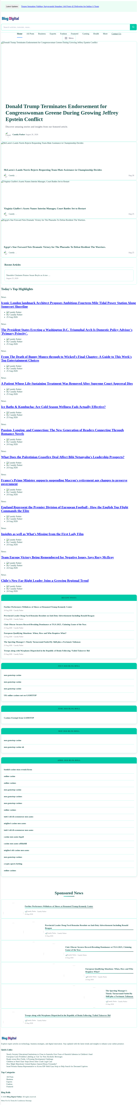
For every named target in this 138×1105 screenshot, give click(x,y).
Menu (71, 38)
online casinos (10, 783)
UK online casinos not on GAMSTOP (20, 695)
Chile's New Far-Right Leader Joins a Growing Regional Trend (45, 580)
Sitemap (29, 1101)
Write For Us (5, 1101)
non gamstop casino (12, 675)
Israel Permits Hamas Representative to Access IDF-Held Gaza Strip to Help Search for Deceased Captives (47, 1066)
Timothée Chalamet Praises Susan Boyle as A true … (28, 275)
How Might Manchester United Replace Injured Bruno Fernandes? (31, 1064)
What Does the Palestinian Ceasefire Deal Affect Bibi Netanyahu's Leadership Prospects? (62, 457)
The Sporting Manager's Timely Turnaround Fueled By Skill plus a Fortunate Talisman (42, 642)
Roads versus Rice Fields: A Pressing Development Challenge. (30, 1059)
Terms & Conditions (18, 1101)
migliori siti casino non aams (16, 850)
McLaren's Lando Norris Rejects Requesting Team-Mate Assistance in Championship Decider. (53, 170)
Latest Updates (12, 7)
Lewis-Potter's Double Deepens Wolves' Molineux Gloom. (52, 6)
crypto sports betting (13, 864)
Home (19, 34)
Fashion (63, 34)
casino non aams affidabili (15, 844)
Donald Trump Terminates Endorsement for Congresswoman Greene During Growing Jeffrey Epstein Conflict (62, 112)
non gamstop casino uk (14, 747)
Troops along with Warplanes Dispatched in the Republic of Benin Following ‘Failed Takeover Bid (47, 651)
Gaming (85, 34)
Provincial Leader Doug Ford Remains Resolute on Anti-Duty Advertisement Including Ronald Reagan (49, 616)
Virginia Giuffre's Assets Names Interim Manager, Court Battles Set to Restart (45, 208)
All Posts (30, 34)
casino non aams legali (14, 837)
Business (42, 34)
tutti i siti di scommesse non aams (18, 817)
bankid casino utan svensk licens (18, 769)
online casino (9, 776)
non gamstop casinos (13, 796)
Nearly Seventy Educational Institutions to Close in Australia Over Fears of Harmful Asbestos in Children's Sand (49, 1054)
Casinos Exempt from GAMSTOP (19, 718)
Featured (74, 34)
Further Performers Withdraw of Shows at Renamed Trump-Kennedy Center (38, 607)
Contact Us (116, 34)
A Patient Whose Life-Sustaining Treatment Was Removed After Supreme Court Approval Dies (67, 383)
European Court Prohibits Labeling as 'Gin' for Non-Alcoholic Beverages (34, 1057)
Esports (53, 34)
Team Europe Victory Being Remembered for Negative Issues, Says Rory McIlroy (57, 557)
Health (96, 34)
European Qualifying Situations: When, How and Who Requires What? (35, 633)
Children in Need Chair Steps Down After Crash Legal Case (29, 1062)
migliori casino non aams (15, 823)
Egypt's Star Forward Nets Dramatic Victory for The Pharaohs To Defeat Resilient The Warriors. (55, 247)
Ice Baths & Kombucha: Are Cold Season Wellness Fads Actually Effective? (53, 407)
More (105, 34)
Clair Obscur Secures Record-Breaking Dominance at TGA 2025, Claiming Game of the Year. (45, 624)
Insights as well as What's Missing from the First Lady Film (42, 534)
